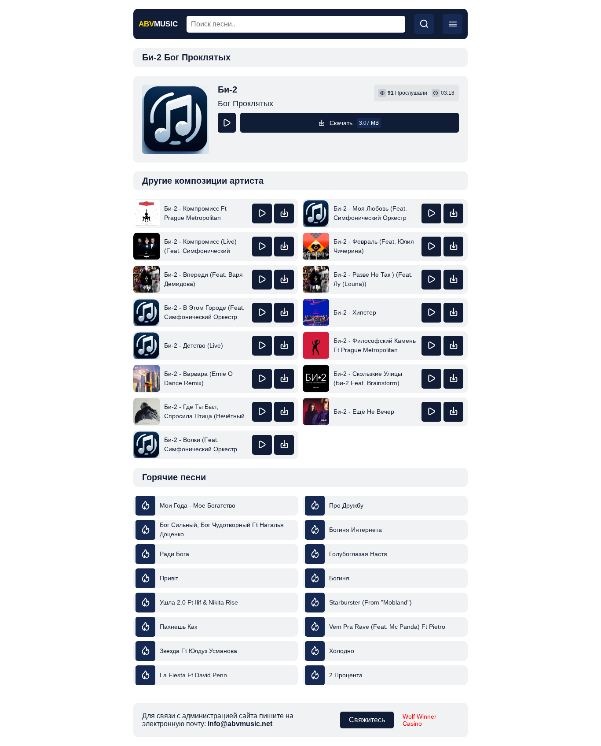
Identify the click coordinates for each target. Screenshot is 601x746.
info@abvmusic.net (240, 723)
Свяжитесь (367, 720)
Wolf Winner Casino (419, 720)
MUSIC (158, 24)
